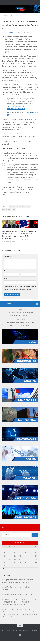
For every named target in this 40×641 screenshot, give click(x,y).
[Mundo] (20, 382)
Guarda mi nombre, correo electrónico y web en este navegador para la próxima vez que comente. (20, 288)
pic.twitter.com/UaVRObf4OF (16, 109)
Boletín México (10, 33)
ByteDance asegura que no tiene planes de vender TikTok (28, 233)
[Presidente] (20, 363)
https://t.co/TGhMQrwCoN (15, 106)
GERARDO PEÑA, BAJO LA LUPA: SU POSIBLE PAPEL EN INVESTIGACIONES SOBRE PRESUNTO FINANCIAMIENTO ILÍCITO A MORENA (20, 601)
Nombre (7, 271)
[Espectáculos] (20, 519)
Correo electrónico (27, 271)
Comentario (8, 257)
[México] (20, 343)
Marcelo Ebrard (6, 209)
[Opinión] (20, 480)
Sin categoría (7, 16)
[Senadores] (20, 402)
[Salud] (20, 460)
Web (5, 278)
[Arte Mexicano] (20, 441)
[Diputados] (20, 421)
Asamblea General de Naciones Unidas (20, 206)
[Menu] (37, 2)
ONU (13, 209)
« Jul (3, 569)
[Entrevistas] (20, 499)
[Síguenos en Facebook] (37, 303)
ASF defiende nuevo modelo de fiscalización (18, 594)
